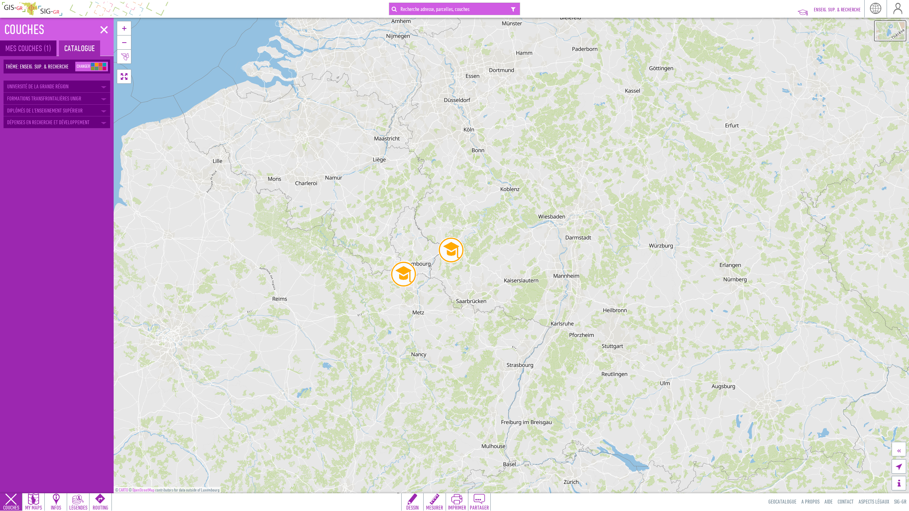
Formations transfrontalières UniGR (44, 98)
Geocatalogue (782, 501)
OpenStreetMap (143, 490)
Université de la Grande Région (38, 86)
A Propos (810, 501)
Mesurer (434, 507)
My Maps (33, 507)
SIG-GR (900, 501)
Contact (846, 501)
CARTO (123, 490)
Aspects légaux (874, 501)
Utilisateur (898, 8)
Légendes (78, 507)
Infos (56, 507)
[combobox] (454, 8)
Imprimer (457, 507)
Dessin (412, 507)
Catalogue (79, 48)
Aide (828, 501)
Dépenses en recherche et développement (48, 122)
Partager (479, 507)
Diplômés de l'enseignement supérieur (45, 110)
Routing (100, 507)
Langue (875, 8)
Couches (11, 507)
